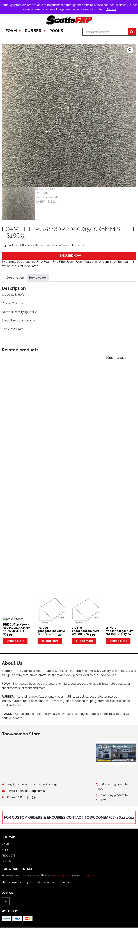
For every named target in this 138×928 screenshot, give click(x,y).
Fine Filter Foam (63, 261)
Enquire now (70, 255)
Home (5, 844)
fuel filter (17, 266)
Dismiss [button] (111, 9)
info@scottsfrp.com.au (31, 791)
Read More (16, 641)
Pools (56, 30)
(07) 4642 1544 (27, 797)
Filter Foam (43, 261)
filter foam (123, 261)
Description (15, 277)
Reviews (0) (37, 277)
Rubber (33, 30)
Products (8, 855)
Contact (8, 861)
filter (113, 261)
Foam (11, 30)
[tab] (15, 277)
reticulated (31, 266)
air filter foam (100, 261)
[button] (130, 50)
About (6, 850)
